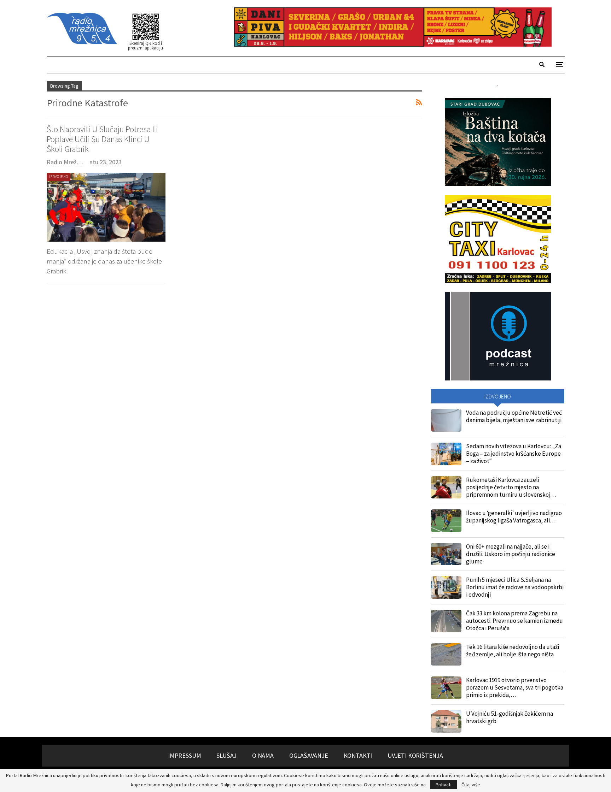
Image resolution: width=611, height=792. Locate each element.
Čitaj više (470, 784)
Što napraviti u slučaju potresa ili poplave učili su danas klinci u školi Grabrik (102, 139)
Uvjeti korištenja (415, 755)
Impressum (184, 755)
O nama (263, 755)
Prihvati (444, 784)
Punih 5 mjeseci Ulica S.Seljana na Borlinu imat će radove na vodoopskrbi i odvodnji (515, 587)
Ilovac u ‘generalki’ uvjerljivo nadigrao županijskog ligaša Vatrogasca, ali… (514, 516)
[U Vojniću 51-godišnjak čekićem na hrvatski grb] (446, 721)
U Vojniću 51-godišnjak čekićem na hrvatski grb (509, 717)
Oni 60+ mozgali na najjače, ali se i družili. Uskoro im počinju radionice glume (510, 554)
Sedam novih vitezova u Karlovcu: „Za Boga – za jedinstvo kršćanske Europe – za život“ (513, 453)
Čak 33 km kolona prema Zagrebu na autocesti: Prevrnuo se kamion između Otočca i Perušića (514, 620)
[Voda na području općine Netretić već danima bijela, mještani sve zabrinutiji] (446, 420)
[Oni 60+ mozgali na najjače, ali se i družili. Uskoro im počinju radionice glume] (446, 554)
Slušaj (226, 755)
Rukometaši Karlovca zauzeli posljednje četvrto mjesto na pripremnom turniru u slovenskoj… (511, 487)
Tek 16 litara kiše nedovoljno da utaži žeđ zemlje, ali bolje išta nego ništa (512, 650)
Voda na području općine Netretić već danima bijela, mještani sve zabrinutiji (514, 416)
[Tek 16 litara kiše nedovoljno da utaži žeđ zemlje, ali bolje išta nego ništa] (446, 654)
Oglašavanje (308, 755)
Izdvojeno (58, 176)
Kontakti (358, 755)
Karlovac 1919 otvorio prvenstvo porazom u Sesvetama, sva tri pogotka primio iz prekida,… (514, 687)
